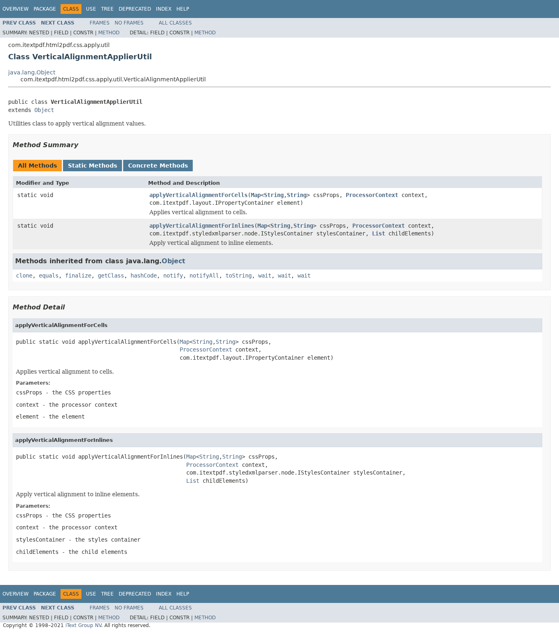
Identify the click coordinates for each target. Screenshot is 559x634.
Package (45, 9)
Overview (15, 9)
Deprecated (135, 9)
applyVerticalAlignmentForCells (198, 195)
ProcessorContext (372, 195)
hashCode (144, 275)
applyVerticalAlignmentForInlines (201, 225)
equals (49, 275)
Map (256, 195)
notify (173, 275)
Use (91, 9)
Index (163, 9)
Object (44, 110)
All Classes (175, 23)
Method (108, 33)
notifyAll (204, 275)
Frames (100, 23)
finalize (78, 275)
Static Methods (92, 165)
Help (182, 9)
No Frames (129, 23)
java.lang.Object (31, 72)
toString (238, 275)
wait (264, 275)
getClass (111, 275)
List (378, 233)
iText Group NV (83, 625)
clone (24, 275)
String (274, 195)
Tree (107, 9)
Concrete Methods (158, 165)
